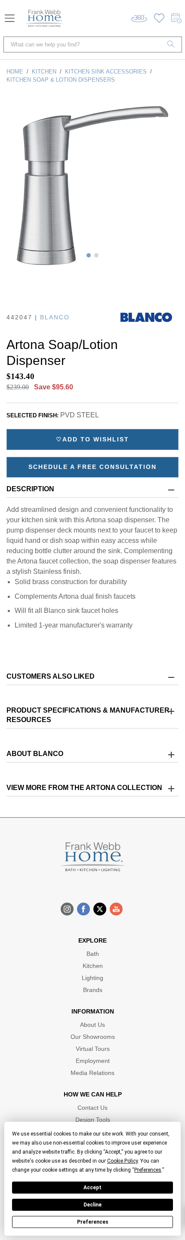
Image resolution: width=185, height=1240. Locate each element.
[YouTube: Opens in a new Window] (116, 909)
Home (14, 71)
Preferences (92, 1222)
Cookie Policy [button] (122, 1161)
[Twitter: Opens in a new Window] (99, 909)
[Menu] (9, 18)
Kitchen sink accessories (106, 71)
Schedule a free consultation (92, 466)
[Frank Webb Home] (44, 18)
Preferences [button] (147, 1170)
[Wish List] (159, 18)
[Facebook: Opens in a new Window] (83, 909)
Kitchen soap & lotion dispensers (60, 80)
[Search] (171, 44)
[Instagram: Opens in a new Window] (67, 909)
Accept (92, 1188)
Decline (92, 1205)
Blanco (55, 317)
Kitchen (44, 71)
